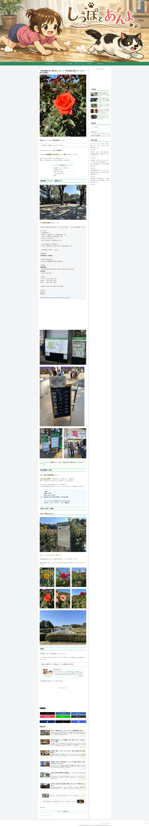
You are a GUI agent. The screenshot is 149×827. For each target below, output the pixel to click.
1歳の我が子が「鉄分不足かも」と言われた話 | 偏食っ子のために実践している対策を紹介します (100, 180)
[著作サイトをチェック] (47, 721)
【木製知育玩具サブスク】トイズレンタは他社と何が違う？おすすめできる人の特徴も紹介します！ (99, 172)
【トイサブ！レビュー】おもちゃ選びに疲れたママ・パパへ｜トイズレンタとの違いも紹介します (99, 145)
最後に (55, 175)
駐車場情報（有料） (58, 169)
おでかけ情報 (43, 708)
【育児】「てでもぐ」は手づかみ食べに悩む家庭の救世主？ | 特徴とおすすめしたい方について (99, 153)
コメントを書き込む (63, 811)
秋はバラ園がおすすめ (60, 173)
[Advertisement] (63, 697)
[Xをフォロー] (63, 721)
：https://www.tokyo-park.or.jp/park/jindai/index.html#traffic (56, 297)
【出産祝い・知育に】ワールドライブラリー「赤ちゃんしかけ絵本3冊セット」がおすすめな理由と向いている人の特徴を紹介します (100, 163)
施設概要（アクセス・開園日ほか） (61, 167)
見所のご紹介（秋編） (58, 171)
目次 (61, 165)
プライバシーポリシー (106, 823)
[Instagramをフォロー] (78, 721)
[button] (78, 716)
